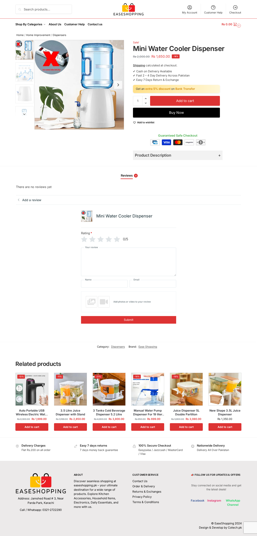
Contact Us (139, 481)
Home (20, 35)
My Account (189, 12)
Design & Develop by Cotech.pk (220, 527)
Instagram (214, 500)
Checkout (235, 12)
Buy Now (176, 113)
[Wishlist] (42, 378)
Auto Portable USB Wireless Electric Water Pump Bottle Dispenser (32, 412)
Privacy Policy (142, 497)
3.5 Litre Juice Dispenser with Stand (70, 412)
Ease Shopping (147, 346)
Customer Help (213, 12)
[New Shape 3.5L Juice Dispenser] (224, 389)
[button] (232, 24)
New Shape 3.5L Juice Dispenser (224, 412)
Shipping (139, 65)
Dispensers (59, 35)
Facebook (197, 500)
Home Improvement (38, 35)
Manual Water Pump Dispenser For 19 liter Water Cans (147, 412)
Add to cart (185, 101)
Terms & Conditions (145, 502)
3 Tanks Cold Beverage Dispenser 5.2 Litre (109, 412)
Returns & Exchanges (146, 491)
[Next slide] (118, 85)
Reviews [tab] (129, 175)
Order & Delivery (143, 486)
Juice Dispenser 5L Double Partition (186, 412)
